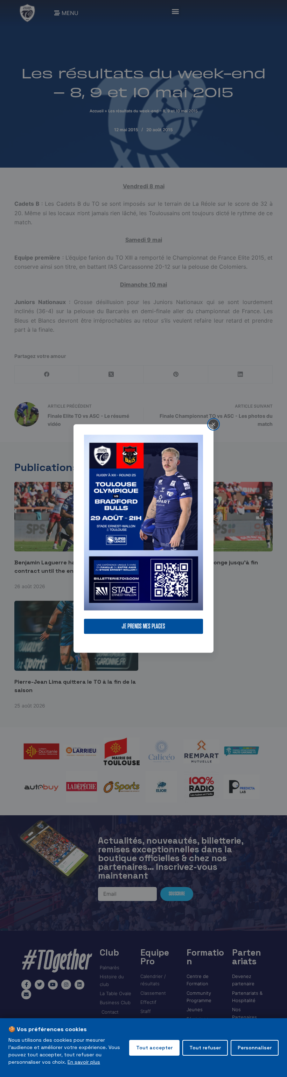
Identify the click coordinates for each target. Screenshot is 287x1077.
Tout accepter (154, 1047)
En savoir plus (84, 1062)
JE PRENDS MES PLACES (143, 626)
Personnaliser (255, 1047)
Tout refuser (205, 1047)
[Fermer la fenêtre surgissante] (213, 424)
